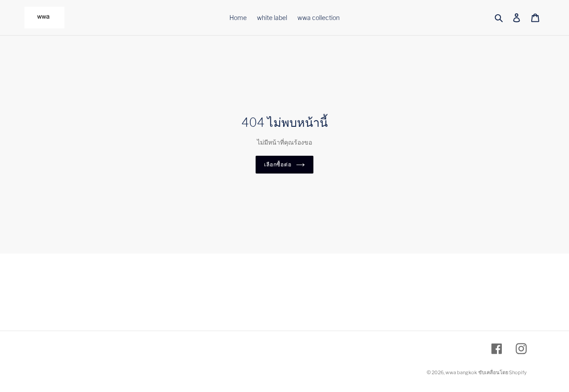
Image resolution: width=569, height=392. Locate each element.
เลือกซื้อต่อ (278, 164)
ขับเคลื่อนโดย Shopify (502, 372)
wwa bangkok (461, 372)
